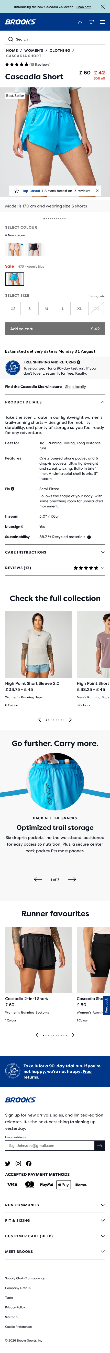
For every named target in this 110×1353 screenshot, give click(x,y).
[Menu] (102, 22)
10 (62, 218)
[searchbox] (59, 39)
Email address (15, 1137)
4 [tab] (53, 720)
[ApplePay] (63, 1184)
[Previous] (39, 720)
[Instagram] (18, 1163)
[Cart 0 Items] (91, 22)
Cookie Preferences (18, 1327)
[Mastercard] (29, 1184)
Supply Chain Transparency (25, 1278)
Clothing (60, 50)
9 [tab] (63, 1035)
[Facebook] (28, 1163)
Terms (9, 1297)
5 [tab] (56, 720)
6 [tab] (58, 720)
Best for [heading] (12, 443)
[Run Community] (55, 1205)
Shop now (83, 7)
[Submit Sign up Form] (100, 1145)
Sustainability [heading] (17, 537)
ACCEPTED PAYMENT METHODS (37, 1174)
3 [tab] (50, 720)
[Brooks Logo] (55, 1100)
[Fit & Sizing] (55, 1220)
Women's (33, 50)
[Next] (70, 720)
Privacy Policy (15, 1307)
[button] (55, 149)
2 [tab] (48, 720)
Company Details (17, 1288)
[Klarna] (80, 1184)
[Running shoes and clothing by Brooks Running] (20, 21)
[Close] (103, 7)
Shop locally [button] (75, 387)
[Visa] (12, 1184)
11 (64, 218)
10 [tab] (66, 1035)
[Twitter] (7, 1163)
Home (12, 50)
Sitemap (11, 1317)
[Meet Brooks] (55, 1251)
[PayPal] (46, 1184)
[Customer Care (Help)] (55, 1236)
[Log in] (80, 22)
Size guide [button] (97, 296)
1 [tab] (46, 720)
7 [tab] (61, 720)
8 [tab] (63, 720)
